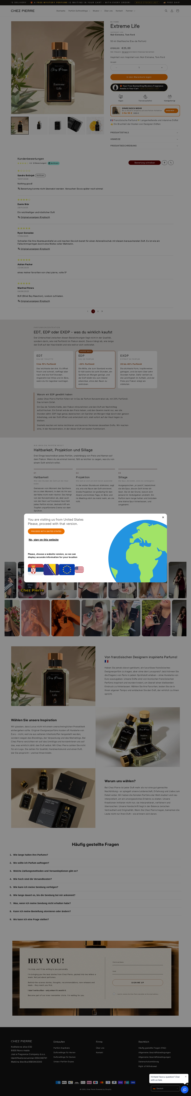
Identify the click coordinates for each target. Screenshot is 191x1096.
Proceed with (46, 531)
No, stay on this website (44, 539)
